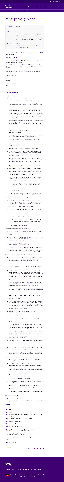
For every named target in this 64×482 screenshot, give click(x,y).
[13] (31, 392)
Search (57, 6)
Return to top (8, 447)
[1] (38, 194)
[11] (30, 378)
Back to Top (59, 478)
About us (14, 6)
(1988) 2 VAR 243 (25, 418)
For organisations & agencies (25, 6)
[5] (15, 262)
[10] (6, 433)
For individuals (38, 6)
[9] (6, 429)
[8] (30, 282)
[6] (6, 421)
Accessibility (18, 469)
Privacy (13, 469)
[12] (13, 382)
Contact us (52, 1)
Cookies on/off (57, 1)
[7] (6, 423)
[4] (30, 240)
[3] (13, 234)
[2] (6, 409)
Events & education (48, 6)
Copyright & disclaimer (27, 469)
